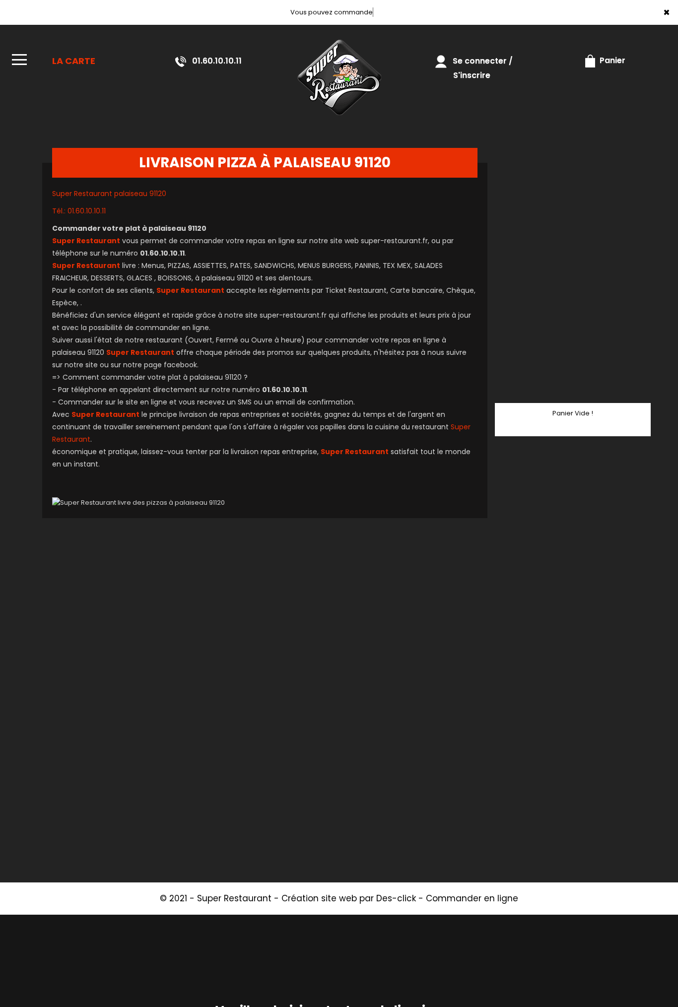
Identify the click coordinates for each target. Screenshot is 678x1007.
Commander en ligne (472, 898)
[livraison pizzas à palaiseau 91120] (338, 77)
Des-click (396, 898)
